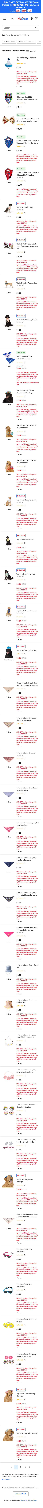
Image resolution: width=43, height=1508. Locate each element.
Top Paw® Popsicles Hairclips (27, 1433)
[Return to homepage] (23, 18)
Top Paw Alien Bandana (25, 539)
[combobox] (20, 27)
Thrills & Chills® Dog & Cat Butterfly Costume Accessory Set (27, 246)
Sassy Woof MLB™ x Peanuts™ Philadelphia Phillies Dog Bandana (27, 175)
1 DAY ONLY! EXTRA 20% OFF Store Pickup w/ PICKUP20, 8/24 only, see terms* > (20, 6)
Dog (3, 35)
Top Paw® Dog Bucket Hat (26, 650)
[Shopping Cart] (36, 18)
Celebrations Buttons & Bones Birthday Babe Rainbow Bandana (27, 930)
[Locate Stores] (31, 18)
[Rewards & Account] (12, 18)
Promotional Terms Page (29, 1500)
